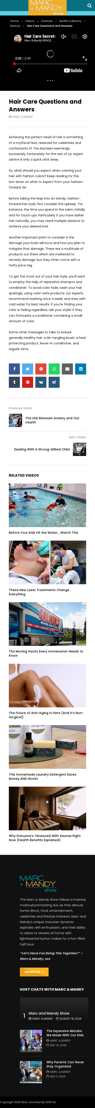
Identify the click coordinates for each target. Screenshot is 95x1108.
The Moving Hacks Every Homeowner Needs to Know (46, 653)
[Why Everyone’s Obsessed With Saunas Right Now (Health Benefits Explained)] (47, 808)
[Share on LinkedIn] (80, 369)
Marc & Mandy (23, 117)
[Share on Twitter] (27, 369)
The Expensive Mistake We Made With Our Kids (65, 1033)
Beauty (15, 26)
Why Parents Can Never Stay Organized (65, 1064)
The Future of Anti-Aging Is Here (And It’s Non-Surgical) (46, 715)
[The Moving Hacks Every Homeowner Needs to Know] (47, 624)
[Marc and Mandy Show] (47, 8)
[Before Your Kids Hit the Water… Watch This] (47, 505)
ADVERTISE (33, 972)
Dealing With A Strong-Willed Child (42, 449)
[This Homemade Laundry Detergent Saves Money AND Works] (47, 747)
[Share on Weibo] (54, 382)
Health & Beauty (70, 21)
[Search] (89, 5)
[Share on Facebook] (14, 369)
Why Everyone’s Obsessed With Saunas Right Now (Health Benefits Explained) (45, 838)
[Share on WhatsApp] (54, 369)
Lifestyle (47, 21)
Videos (29, 21)
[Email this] (67, 369)
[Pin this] (27, 382)
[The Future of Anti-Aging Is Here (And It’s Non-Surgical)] (47, 685)
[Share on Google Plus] (40, 369)
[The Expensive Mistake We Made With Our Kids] (31, 1041)
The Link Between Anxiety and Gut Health (52, 420)
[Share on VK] (40, 382)
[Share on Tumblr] (14, 382)
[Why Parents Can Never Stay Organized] (31, 1072)
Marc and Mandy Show (49, 1013)
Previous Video (20, 408)
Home (14, 21)
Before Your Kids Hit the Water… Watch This (43, 532)
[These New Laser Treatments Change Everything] (47, 562)
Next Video (77, 437)
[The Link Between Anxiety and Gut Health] (15, 420)
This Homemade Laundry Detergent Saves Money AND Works (42, 776)
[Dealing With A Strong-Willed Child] (79, 449)
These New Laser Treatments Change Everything (39, 592)
